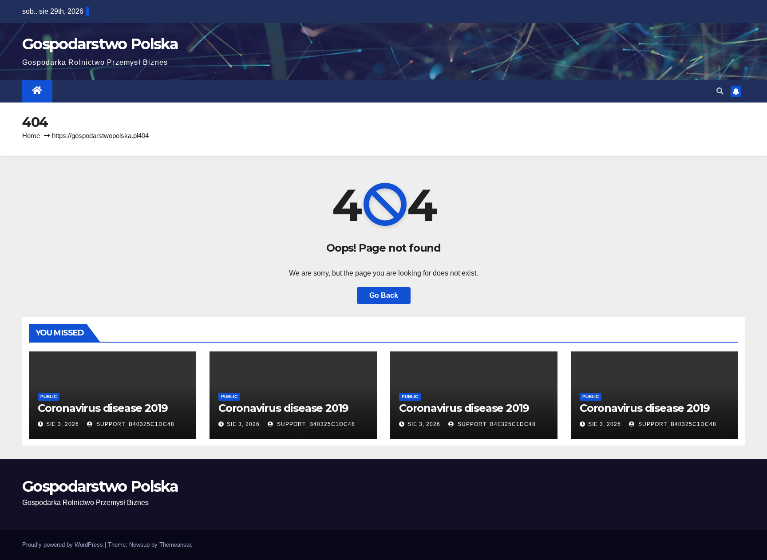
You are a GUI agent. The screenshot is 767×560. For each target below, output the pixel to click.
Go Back (383, 295)
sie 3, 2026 (62, 424)
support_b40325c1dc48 (134, 424)
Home (31, 135)
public (48, 396)
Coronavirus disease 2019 (103, 408)
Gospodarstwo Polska (100, 44)
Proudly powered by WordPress (63, 544)
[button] (720, 91)
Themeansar (175, 544)
